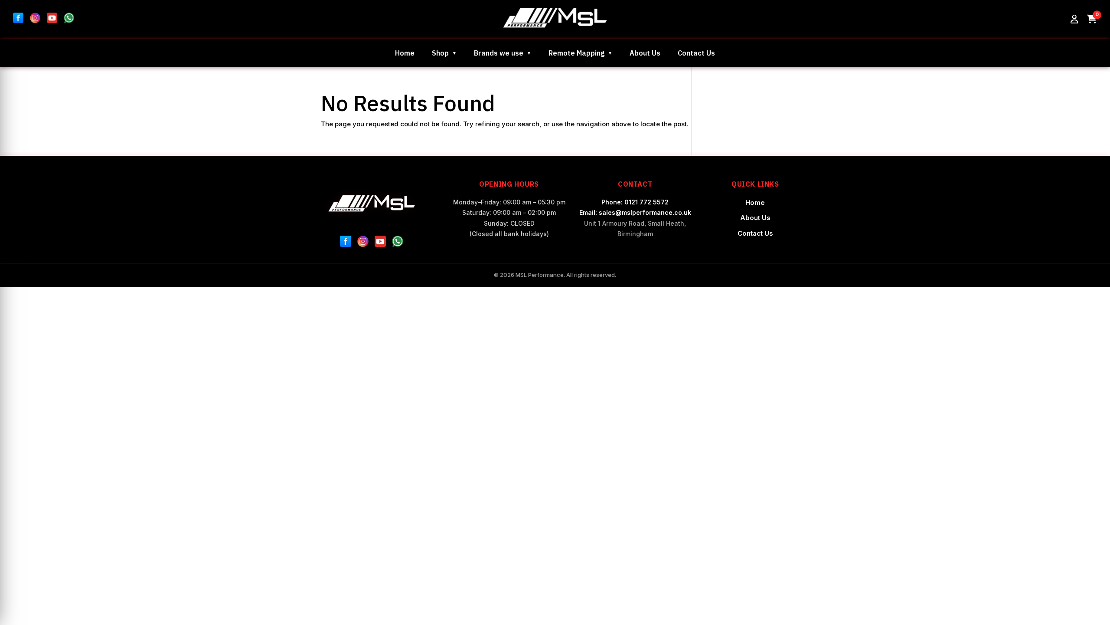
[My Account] (1074, 19)
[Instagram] (363, 243)
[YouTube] (380, 243)
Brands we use (498, 53)
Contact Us (696, 53)
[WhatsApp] (397, 243)
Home (405, 53)
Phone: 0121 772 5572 (635, 202)
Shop (440, 53)
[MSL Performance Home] (372, 203)
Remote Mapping (576, 53)
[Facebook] (345, 243)
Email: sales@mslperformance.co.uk (635, 212)
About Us (645, 53)
